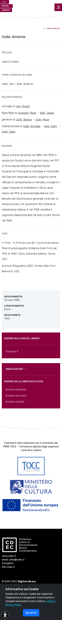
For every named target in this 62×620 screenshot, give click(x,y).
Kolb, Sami (50, 126)
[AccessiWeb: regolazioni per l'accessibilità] (5, 614)
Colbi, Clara (8, 131)
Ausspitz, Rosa (27, 113)
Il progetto (8, 563)
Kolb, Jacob (47, 113)
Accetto (31, 613)
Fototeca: (12, 351)
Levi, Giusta (23, 106)
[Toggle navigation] (58, 7)
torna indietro (53, 28)
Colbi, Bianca (24, 119)
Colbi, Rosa (42, 119)
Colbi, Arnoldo (31, 126)
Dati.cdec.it (8, 566)
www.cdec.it (9, 556)
